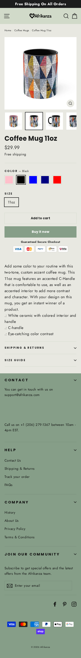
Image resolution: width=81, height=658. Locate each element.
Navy (45, 179)
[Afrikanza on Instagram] (74, 604)
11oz (11, 202)
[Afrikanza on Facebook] (54, 604)
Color (16, 171)
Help (10, 450)
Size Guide (15, 360)
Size (8, 193)
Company (16, 502)
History (9, 512)
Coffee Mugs (21, 30)
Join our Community (32, 554)
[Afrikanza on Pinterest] (64, 604)
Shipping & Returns (24, 348)
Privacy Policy (14, 528)
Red (57, 179)
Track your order (17, 476)
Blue (33, 179)
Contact (16, 380)
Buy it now (40, 231)
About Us (11, 520)
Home (7, 30)
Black (20, 179)
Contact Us (12, 460)
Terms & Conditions (19, 537)
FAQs (8, 484)
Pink (9, 179)
